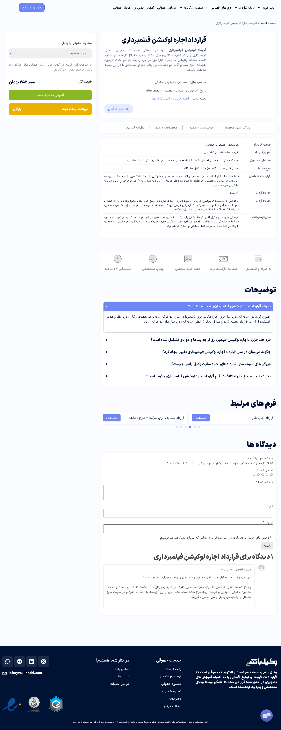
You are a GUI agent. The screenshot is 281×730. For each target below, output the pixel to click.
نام (270, 506)
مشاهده (200, 417)
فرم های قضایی (221, 7)
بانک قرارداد (247, 7)
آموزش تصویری (144, 7)
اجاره (263, 23)
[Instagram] (43, 661)
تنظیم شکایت (193, 7)
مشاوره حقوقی (166, 7)
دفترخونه (268, 7)
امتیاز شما (265, 470)
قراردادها (157, 98)
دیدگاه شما (264, 482)
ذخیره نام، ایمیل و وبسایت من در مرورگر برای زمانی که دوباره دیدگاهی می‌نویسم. (214, 537)
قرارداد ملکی (173, 98)
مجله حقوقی (121, 7)
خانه (273, 23)
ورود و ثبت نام (32, 7)
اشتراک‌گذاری (115, 108)
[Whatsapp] (7, 661)
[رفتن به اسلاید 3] (190, 427)
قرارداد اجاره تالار (263, 417)
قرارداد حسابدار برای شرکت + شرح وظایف (157, 417)
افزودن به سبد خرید (50, 95)
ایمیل (268, 522)
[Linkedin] (31, 661)
